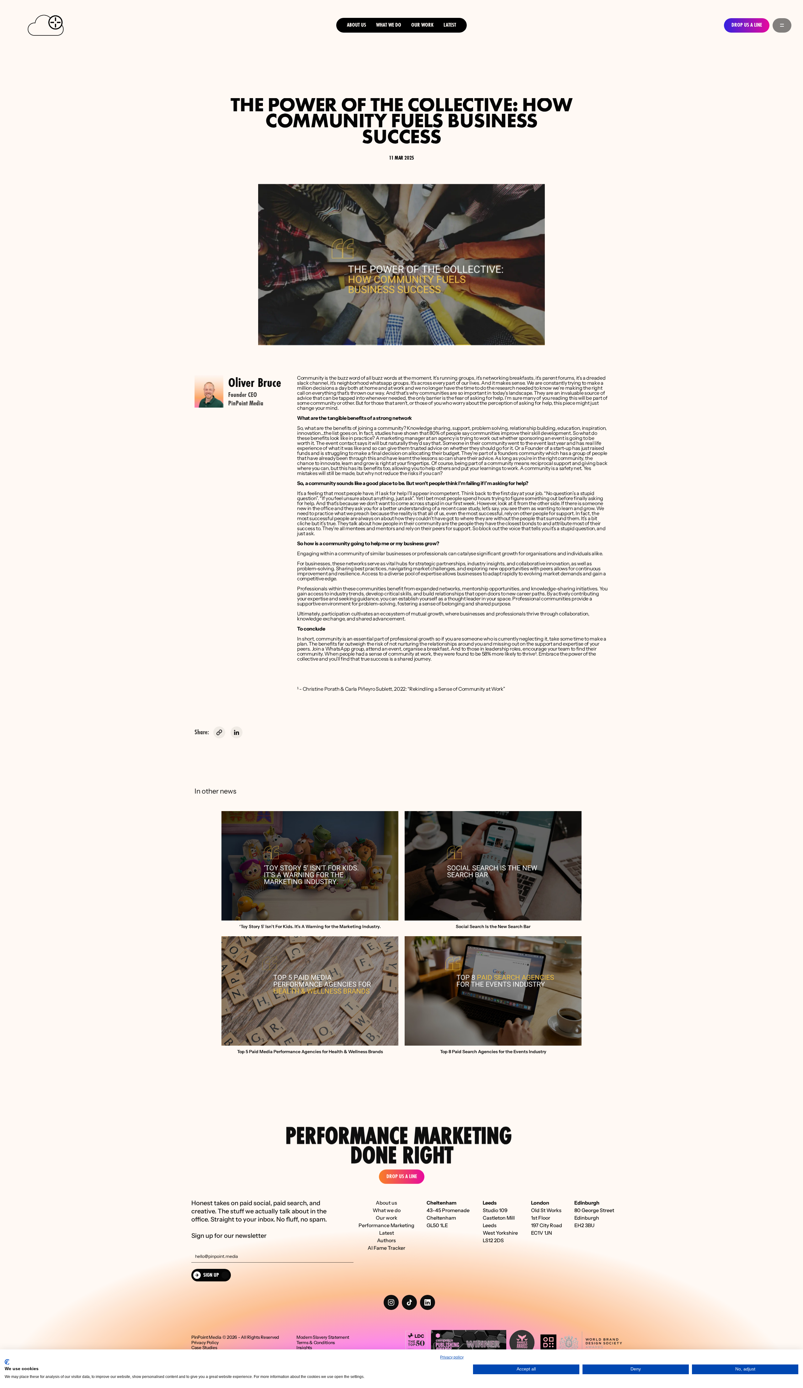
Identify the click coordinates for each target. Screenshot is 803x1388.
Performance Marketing (386, 1225)
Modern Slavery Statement (322, 1337)
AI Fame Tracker (386, 1248)
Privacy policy (452, 1357)
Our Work (422, 25)
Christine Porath (321, 689)
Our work (386, 1218)
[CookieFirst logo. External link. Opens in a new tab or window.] (7, 1362)
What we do (388, 25)
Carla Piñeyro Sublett (368, 689)
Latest (450, 25)
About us (356, 25)
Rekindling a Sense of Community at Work (456, 689)
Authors (386, 1240)
